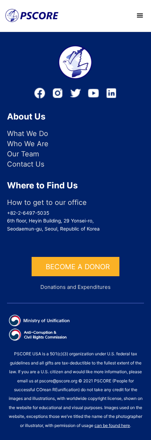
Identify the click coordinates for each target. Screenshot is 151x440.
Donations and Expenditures (75, 287)
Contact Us (25, 164)
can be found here (112, 425)
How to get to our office (47, 203)
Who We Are (27, 144)
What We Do (27, 134)
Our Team (23, 154)
